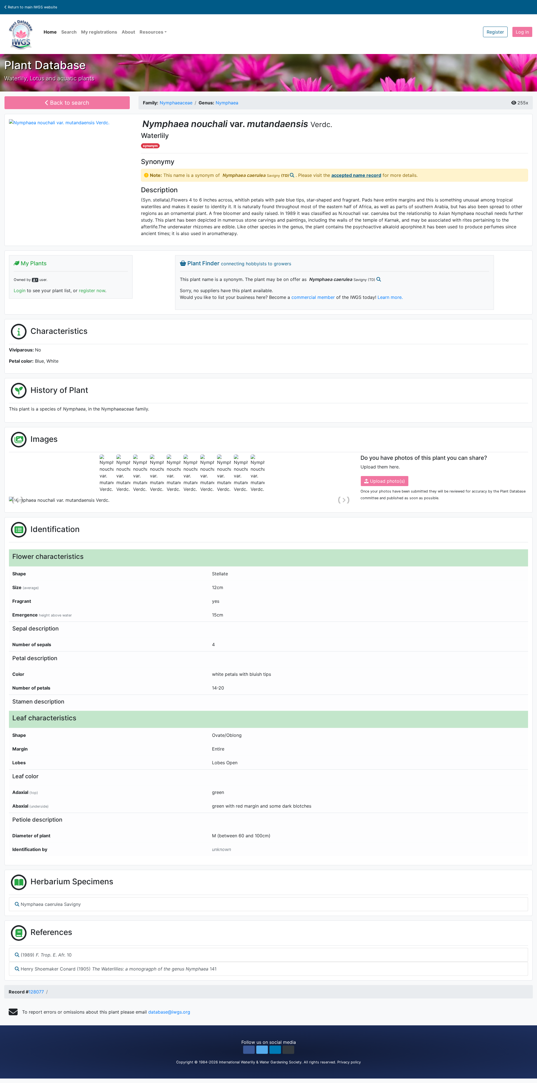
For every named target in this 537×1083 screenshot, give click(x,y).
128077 (36, 992)
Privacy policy (349, 1062)
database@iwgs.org (169, 1012)
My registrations (99, 32)
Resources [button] (151, 32)
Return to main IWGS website (32, 7)
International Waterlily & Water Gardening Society (260, 1062)
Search (69, 32)
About (128, 32)
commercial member (313, 297)
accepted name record (356, 175)
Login (19, 290)
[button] (249, 1050)
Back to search (68, 102)
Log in (522, 32)
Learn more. (390, 297)
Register (495, 32)
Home (50, 32)
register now (92, 290)
